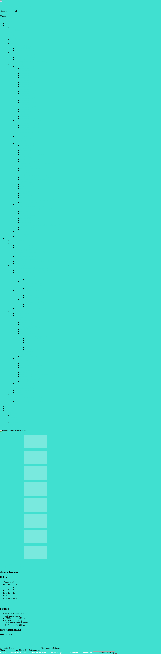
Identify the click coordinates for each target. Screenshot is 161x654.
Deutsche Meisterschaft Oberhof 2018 (35, 179)
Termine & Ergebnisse (19, 134)
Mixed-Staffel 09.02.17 (34, 338)
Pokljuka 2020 (26, 223)
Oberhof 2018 (25, 157)
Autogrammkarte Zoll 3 (29, 127)
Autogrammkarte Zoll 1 (29, 123)
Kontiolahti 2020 (27, 229)
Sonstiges (9, 411)
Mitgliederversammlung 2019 (26, 263)
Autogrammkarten (17, 64)
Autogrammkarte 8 (27, 84)
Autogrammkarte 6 (27, 80)
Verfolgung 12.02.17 (33, 343)
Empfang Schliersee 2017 (25, 247)
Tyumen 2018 (25, 170)
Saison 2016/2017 (22, 143)
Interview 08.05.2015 (23, 46)
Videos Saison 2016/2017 (25, 59)
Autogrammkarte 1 (27, 68)
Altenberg (24, 293)
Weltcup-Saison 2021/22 (25, 392)
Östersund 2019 (26, 211)
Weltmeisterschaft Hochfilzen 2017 (34, 336)
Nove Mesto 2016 (27, 324)
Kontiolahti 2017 (27, 354)
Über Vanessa (15, 39)
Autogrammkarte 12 (28, 93)
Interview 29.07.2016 (23, 48)
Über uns (13, 28)
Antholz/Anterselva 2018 (30, 161)
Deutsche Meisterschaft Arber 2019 (34, 207)
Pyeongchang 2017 (27, 352)
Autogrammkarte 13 (28, 96)
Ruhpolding (25, 281)
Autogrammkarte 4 (27, 75)
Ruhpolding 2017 (27, 331)
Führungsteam (20, 30)
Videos (13, 53)
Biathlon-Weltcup (17, 311)
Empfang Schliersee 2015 (25, 245)
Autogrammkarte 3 (27, 73)
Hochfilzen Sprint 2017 (15, 565)
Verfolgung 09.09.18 (33, 297)
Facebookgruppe (16, 413)
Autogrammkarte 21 (28, 114)
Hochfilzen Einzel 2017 (15, 567)
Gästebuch (9, 404)
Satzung (13, 32)
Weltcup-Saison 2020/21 (25, 390)
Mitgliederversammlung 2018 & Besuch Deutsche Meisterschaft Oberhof (44, 261)
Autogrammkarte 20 (28, 112)
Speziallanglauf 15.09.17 (35, 284)
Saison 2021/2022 (22, 234)
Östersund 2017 (26, 150)
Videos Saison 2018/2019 (25, 55)
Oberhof (23, 300)
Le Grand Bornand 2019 (30, 216)
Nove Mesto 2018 (27, 186)
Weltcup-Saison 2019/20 (25, 388)
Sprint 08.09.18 (31, 295)
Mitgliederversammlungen (20, 254)
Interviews (14, 44)
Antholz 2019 (25, 193)
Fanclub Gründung (17, 241)
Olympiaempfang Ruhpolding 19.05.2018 (31, 252)
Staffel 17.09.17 (31, 288)
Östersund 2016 (26, 320)
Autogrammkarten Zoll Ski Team (28, 121)
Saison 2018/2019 (22, 173)
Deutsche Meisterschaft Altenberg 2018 (35, 177)
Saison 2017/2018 (22, 148)
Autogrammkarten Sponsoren (26, 66)
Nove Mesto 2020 (27, 227)
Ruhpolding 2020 (27, 220)
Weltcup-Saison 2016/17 (25, 318)
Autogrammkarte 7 (27, 82)
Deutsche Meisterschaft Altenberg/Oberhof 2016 (34, 270)
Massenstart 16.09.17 (33, 286)
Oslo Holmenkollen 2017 (30, 356)
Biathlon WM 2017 (28, 145)
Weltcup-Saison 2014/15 (25, 313)
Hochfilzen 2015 (26, 139)
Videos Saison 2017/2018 (25, 57)
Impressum (14, 422)
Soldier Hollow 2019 (28, 198)
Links (7, 408)
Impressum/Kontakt (13, 420)
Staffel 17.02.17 (31, 347)
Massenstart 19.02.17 (33, 349)
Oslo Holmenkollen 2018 (30, 168)
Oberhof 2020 (25, 218)
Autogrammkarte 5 (27, 78)
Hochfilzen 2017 (26, 152)
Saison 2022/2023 (22, 236)
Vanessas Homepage (18, 417)
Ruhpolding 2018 (27, 159)
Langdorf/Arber (26, 275)
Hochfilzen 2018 (26, 184)
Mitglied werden (11, 406)
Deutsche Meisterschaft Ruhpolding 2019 (36, 209)
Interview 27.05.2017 (23, 50)
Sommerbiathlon (16, 395)
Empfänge (14, 243)
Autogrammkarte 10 (28, 89)
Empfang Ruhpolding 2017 (26, 250)
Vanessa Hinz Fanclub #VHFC (16, 6)
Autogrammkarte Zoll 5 (29, 132)
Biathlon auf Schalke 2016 (30, 327)
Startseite (8, 21)
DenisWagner (5, 433)
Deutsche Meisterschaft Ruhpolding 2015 (31, 268)
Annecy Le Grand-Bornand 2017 (33, 155)
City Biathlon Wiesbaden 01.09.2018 (35, 175)
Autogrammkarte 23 (28, 118)
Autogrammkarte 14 (28, 98)
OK (95, 653)
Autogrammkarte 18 (28, 107)
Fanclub (8, 25)
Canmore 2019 (26, 195)
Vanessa (8, 37)
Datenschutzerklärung (18, 424)
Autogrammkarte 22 (28, 116)
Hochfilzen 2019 (26, 213)
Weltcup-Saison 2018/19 (25, 383)
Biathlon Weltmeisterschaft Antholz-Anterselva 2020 (41, 225)
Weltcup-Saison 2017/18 (25, 358)
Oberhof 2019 (25, 189)
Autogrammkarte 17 (28, 105)
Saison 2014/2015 (22, 136)
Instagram (14, 415)
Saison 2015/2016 (22, 141)
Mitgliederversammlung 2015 (26, 257)
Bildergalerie (10, 238)
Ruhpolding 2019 (27, 191)
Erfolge (13, 41)
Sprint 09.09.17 (31, 277)
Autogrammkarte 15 (28, 100)
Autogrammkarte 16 (28, 102)
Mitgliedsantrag (16, 34)
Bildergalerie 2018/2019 (29, 386)
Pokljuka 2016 (26, 322)
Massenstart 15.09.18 (33, 304)
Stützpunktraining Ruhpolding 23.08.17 (31, 402)
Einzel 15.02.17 (31, 345)
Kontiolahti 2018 (27, 166)
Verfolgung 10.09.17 (33, 279)
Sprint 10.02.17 (31, 340)
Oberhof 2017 (25, 329)
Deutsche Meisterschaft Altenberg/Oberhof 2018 (34, 290)
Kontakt (13, 426)
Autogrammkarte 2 (27, 71)
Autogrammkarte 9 (27, 87)
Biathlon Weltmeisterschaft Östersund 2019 (37, 200)
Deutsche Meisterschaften (20, 266)
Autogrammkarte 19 (28, 109)
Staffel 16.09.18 (31, 306)
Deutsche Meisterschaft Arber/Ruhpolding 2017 (34, 272)
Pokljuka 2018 (26, 182)
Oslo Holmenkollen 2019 (30, 202)
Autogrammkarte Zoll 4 (29, 130)
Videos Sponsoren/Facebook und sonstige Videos (34, 62)
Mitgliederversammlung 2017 (26, 259)
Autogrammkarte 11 (28, 91)
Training (13, 399)
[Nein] (116, 653)
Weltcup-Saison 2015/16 (25, 315)
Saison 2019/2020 (22, 204)
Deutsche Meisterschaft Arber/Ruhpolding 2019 (34, 309)
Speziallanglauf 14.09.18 (35, 302)
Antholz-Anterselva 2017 (30, 334)
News (7, 23)
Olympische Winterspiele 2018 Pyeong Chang (38, 164)
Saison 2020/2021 (22, 232)
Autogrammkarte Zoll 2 (29, 125)
